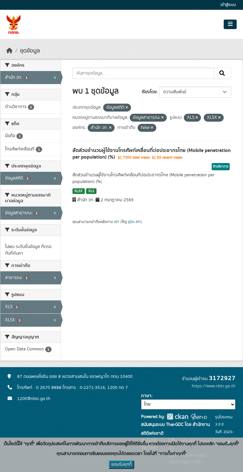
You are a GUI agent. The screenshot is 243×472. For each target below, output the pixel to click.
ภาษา (146, 396)
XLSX (78, 191)
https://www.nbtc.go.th (213, 386)
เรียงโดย (149, 92)
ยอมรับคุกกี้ (121, 464)
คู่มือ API (134, 222)
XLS (91, 191)
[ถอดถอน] (127, 107)
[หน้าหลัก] (9, 51)
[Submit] (222, 73)
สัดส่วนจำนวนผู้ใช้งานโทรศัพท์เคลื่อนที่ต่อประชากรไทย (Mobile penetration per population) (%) (151, 153)
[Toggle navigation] (230, 24)
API (116, 222)
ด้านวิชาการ (220, 166)
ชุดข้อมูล (30, 51)
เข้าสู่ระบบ (228, 5)
